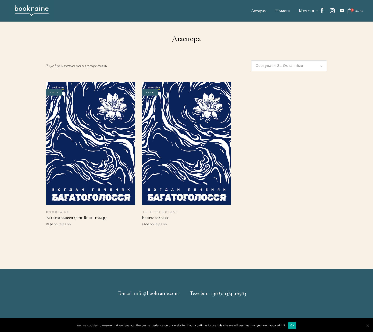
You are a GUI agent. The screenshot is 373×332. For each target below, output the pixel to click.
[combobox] (289, 65)
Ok (292, 325)
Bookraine (58, 212)
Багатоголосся (155, 217)
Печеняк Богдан (160, 212)
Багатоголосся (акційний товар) (76, 217)
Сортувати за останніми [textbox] (279, 66)
